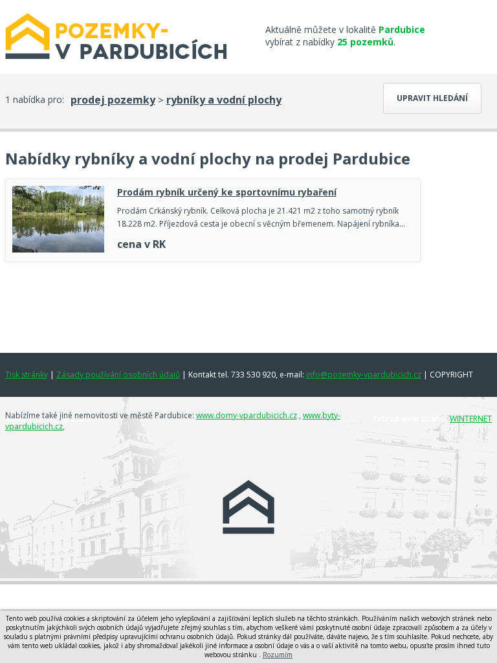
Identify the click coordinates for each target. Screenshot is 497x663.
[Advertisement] (213, 304)
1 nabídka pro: (34, 99)
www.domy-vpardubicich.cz (246, 415)
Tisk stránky (26, 374)
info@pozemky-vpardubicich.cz (363, 374)
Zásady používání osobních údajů (118, 374)
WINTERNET (471, 418)
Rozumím (278, 654)
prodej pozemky (113, 100)
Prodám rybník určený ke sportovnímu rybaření (227, 192)
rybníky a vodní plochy (224, 100)
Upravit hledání (432, 98)
